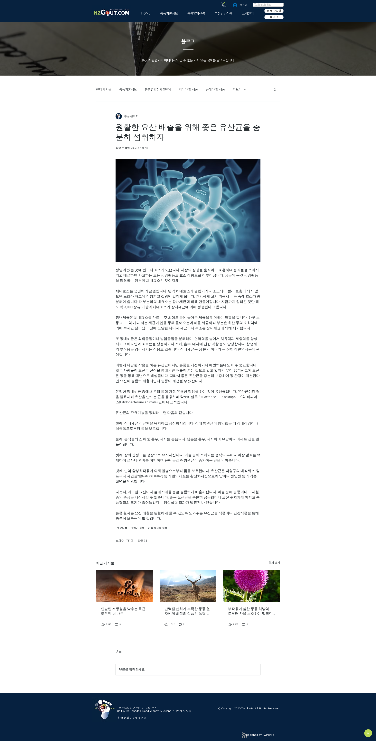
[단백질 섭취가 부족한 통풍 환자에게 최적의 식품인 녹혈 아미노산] (188, 586)
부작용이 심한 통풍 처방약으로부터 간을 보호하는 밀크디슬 (250, 611)
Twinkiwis (268, 734)
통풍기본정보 (128, 89)
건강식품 (121, 528)
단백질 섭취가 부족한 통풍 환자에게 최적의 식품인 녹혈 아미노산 (187, 611)
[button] (224, 4)
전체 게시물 (103, 89)
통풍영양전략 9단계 (158, 89)
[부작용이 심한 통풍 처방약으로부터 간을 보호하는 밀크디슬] (251, 586)
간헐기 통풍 (137, 528)
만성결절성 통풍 (158, 528)
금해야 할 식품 (215, 89)
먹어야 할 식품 (188, 89)
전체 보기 (274, 562)
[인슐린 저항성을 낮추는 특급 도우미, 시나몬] (124, 586)
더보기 (237, 89)
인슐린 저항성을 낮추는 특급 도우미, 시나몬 (123, 611)
